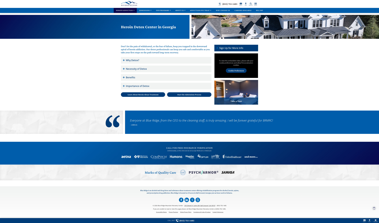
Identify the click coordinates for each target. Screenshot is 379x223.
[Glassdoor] (198, 200)
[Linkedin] (187, 200)
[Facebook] (181, 200)
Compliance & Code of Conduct (202, 212)
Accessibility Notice (161, 212)
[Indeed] (192, 200)
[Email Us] (240, 4)
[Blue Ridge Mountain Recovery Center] (150, 4)
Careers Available (243, 10)
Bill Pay (259, 10)
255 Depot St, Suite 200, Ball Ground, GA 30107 (199, 206)
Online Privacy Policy (185, 212)
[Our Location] (245, 4)
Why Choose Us (223, 10)
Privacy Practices (173, 212)
